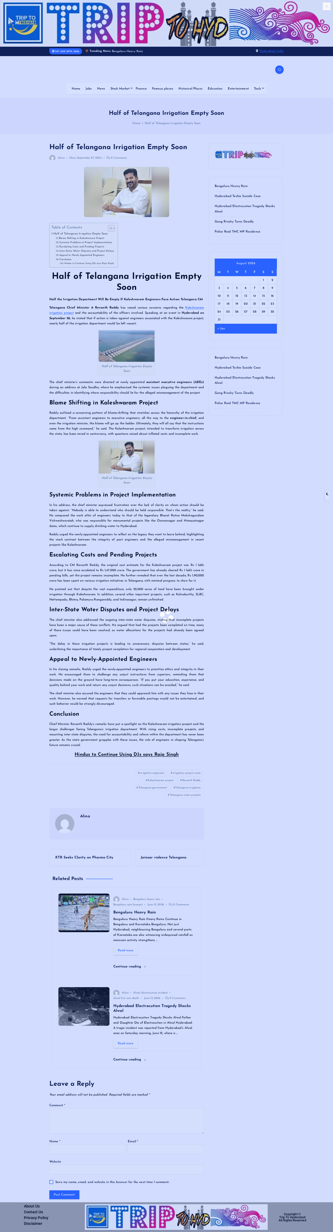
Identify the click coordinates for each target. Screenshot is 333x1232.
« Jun (221, 328)
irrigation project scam (187, 773)
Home (76, 88)
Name (54, 1141)
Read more (126, 950)
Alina (61, 157)
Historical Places (190, 88)
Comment (57, 1105)
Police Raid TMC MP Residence (237, 231)
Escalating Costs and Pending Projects (81, 246)
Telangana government (152, 787)
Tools (257, 88)
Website (55, 1161)
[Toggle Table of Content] (109, 228)
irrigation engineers (152, 773)
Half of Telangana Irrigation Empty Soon (172, 123)
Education (215, 88)
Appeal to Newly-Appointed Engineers (81, 255)
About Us (32, 1206)
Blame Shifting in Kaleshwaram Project (81, 238)
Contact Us (33, 1212)
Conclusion (65, 259)
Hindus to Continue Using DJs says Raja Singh (89, 263)
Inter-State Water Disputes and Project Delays (86, 251)
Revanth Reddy (191, 780)
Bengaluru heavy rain (146, 899)
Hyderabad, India (272, 51)
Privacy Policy (36, 1217)
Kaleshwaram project (161, 780)
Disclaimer (33, 1223)
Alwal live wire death (126, 998)
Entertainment (238, 88)
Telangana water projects (185, 795)
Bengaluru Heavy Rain (231, 186)
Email (133, 1141)
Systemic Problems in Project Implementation (85, 242)
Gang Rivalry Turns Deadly (234, 221)
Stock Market (120, 88)
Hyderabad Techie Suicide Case (238, 196)
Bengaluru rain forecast (128, 904)
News (101, 88)
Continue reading (127, 966)
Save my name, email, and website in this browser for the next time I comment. (112, 1182)
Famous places (162, 88)
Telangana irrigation (188, 787)
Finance (141, 88)
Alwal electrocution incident (150, 992)
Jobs (89, 88)
